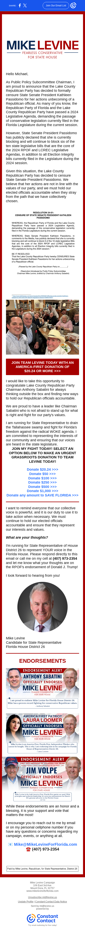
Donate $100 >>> (42, 478)
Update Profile (25, 901)
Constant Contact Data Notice (51, 901)
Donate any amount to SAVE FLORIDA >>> (42, 495)
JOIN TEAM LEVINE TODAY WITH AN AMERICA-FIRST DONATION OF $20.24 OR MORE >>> (42, 367)
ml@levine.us (47, 906)
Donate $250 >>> (42, 482)
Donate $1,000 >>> (42, 491)
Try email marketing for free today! (42, 925)
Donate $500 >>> (42, 487)
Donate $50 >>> (42, 474)
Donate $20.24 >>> (42, 469)
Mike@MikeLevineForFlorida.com (45, 844)
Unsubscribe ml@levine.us (42, 897)
